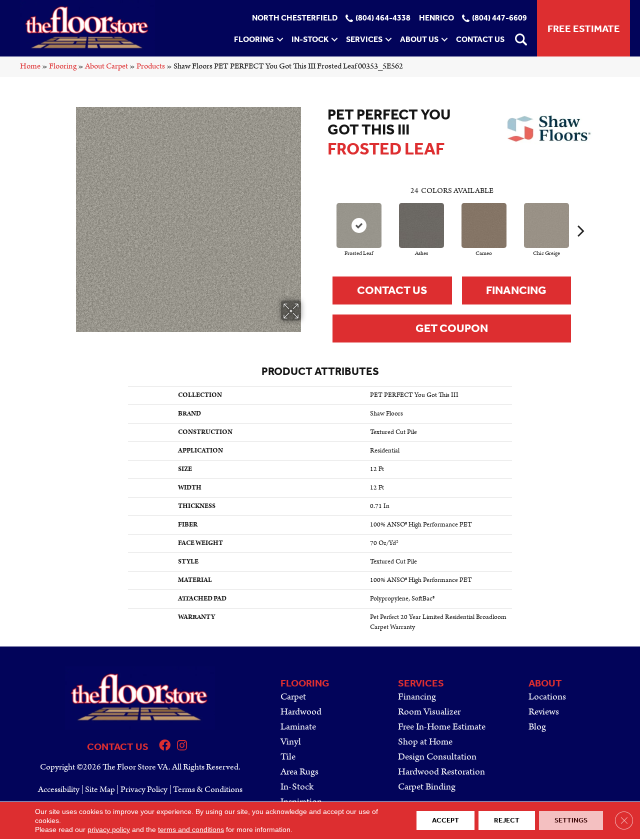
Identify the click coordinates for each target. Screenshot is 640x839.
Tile (288, 757)
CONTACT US (117, 746)
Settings (571, 820)
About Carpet (106, 66)
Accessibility (59, 789)
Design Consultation (437, 757)
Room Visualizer (429, 711)
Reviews (543, 711)
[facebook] (164, 747)
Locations (547, 697)
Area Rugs (299, 771)
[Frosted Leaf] (359, 225)
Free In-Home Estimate (442, 727)
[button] (280, 39)
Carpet (293, 697)
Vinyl (290, 741)
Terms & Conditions (207, 789)
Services (364, 39)
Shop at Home (425, 741)
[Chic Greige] (547, 225)
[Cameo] (484, 225)
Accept (445, 820)
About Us (419, 39)
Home (30, 66)
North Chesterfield (295, 18)
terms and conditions (191, 830)
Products (150, 66)
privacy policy (109, 830)
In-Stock (310, 39)
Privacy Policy (144, 789)
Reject (507, 820)
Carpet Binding (427, 787)
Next (581, 215)
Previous (322, 215)
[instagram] (182, 747)
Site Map (100, 789)
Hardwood (301, 711)
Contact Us (480, 39)
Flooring (254, 39)
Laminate (298, 727)
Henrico (436, 18)
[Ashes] (421, 225)
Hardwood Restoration (441, 771)
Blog (537, 727)
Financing (516, 290)
